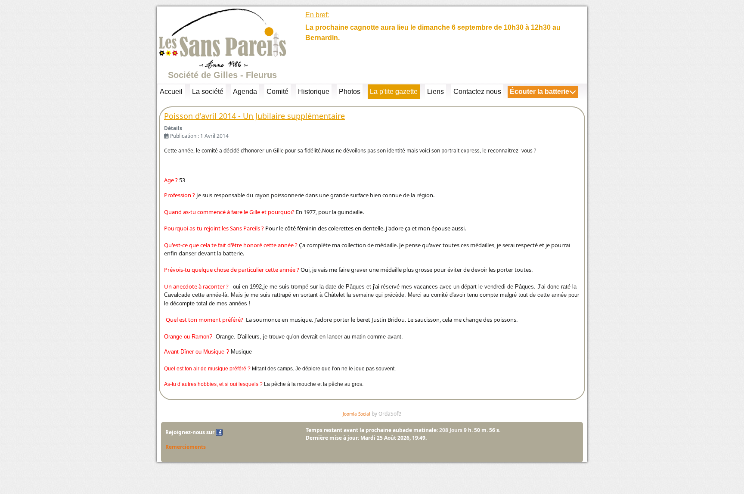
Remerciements (185, 447)
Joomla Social (356, 414)
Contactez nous (477, 91)
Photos (349, 91)
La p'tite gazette (394, 91)
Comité (277, 91)
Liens (435, 91)
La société (207, 91)
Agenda (245, 91)
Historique (313, 91)
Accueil (171, 91)
